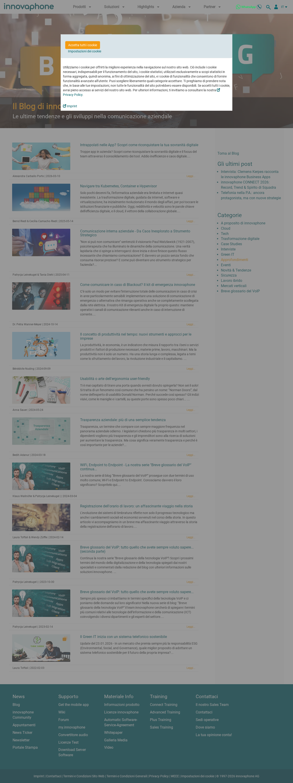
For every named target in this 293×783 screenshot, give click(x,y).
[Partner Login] (276, 7)
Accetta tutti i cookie (82, 45)
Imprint (71, 106)
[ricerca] (269, 7)
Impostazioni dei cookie (84, 51)
